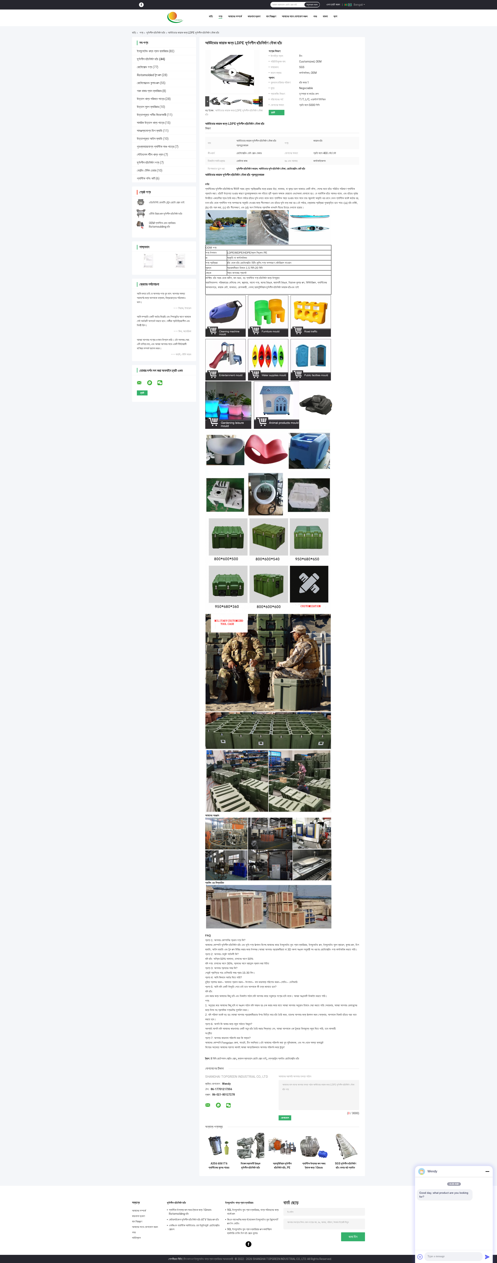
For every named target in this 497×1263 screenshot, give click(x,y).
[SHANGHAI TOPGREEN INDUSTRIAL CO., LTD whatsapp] (152, 383)
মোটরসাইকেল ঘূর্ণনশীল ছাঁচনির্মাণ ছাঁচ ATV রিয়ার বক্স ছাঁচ (194, 1219)
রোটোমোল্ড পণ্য (144, 67)
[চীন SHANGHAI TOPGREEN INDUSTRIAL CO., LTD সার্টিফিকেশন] (148, 261)
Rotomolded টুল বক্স (149, 75)
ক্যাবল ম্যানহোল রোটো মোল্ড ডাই (252, 1058)
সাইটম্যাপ (136, 1237)
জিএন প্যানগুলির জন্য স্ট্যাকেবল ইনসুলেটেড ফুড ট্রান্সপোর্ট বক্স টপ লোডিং (252, 1221)
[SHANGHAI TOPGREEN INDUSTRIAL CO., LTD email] (142, 383)
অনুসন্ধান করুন (312, 4)
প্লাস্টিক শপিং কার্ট (146, 178)
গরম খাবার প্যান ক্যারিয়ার (149, 91)
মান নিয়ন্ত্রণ (271, 16)
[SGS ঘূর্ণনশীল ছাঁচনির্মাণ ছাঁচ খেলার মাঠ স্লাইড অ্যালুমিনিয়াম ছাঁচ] (345, 1146)
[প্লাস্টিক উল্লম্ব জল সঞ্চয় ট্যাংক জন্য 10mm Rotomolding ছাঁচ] (314, 1146)
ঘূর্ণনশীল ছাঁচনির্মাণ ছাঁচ (155, 32)
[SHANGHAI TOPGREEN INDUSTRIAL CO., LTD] (175, 17)
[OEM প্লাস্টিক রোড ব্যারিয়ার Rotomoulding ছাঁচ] (141, 225)
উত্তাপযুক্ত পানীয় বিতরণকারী (151, 115)
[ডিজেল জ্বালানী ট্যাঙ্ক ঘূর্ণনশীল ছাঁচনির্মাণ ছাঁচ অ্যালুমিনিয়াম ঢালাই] (250, 1146)
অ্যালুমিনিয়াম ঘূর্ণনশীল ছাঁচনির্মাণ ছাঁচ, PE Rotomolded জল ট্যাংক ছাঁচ (282, 1165)
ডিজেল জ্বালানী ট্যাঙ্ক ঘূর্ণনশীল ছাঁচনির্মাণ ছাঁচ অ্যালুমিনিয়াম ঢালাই (250, 1165)
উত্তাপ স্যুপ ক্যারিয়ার (148, 107)
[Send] (487, 1257)
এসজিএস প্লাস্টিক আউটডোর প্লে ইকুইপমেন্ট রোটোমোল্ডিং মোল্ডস (194, 1227)
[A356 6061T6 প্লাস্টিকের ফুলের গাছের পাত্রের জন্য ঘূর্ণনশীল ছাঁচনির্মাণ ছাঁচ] (219, 1146)
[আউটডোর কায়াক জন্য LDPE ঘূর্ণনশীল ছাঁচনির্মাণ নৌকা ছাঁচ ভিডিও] (232, 72)
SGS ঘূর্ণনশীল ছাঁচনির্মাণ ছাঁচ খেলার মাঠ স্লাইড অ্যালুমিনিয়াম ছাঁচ (345, 1165)
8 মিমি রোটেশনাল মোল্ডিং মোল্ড (223, 1058)
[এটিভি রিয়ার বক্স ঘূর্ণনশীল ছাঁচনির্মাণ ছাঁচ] (141, 213)
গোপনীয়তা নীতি (175, 1258)
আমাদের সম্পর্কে (235, 16)
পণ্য (220, 16)
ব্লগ (335, 16)
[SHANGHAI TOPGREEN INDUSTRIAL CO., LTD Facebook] (141, 4)
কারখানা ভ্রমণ (254, 16)
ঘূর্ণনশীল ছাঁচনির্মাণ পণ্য (148, 162)
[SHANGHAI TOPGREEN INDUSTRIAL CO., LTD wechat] (162, 383)
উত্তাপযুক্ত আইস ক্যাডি (149, 138)
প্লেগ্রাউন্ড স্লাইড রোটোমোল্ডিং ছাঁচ (283, 1058)
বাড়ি (211, 16)
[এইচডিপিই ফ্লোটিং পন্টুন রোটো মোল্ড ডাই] (141, 202)
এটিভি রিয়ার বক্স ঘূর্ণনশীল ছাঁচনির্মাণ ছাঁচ (165, 213)
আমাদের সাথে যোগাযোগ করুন (295, 16)
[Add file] (420, 1257)
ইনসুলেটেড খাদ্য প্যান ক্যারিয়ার (152, 51)
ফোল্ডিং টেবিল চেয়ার (146, 170)
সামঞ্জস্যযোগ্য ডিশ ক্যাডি (149, 131)
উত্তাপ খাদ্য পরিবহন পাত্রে (150, 99)
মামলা (325, 16)
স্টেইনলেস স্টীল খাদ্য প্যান (150, 154)
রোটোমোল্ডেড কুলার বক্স (148, 83)
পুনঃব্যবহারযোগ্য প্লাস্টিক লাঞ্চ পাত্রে (155, 146)
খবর (315, 16)
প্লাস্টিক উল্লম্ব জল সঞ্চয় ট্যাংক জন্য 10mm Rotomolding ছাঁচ (313, 1165)
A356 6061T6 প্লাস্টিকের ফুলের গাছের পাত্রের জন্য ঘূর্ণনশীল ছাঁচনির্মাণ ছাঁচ (219, 1165)
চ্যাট (273, 112)
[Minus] (487, 1171)
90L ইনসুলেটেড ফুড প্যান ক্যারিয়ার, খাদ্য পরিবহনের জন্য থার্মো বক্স (253, 1211)
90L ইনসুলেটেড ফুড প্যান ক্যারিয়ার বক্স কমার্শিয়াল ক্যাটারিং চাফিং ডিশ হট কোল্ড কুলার (249, 1231)
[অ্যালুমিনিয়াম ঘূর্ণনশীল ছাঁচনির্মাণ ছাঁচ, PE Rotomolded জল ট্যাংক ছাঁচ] (282, 1146)
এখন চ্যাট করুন (333, 4)
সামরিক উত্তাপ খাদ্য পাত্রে (150, 123)
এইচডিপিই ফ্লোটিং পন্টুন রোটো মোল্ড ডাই (166, 202)
